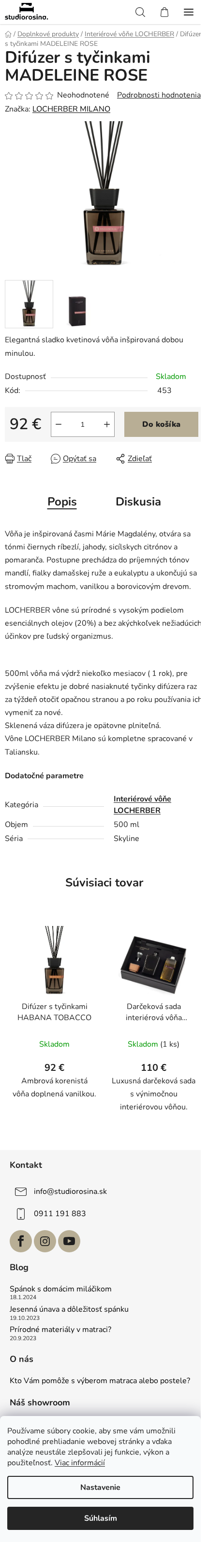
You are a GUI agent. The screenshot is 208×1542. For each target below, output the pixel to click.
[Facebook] (21, 1241)
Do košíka (161, 424)
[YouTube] (69, 1241)
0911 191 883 (60, 1213)
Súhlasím (100, 1518)
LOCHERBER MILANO (71, 109)
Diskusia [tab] (138, 501)
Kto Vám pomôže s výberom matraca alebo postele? (100, 1381)
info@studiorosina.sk (70, 1191)
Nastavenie (100, 1487)
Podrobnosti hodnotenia (159, 95)
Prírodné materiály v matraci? (60, 1330)
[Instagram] (45, 1241)
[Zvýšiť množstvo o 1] (107, 424)
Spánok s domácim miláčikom (61, 1289)
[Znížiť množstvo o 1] (58, 424)
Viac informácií (80, 1463)
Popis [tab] (62, 501)
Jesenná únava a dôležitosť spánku (69, 1309)
